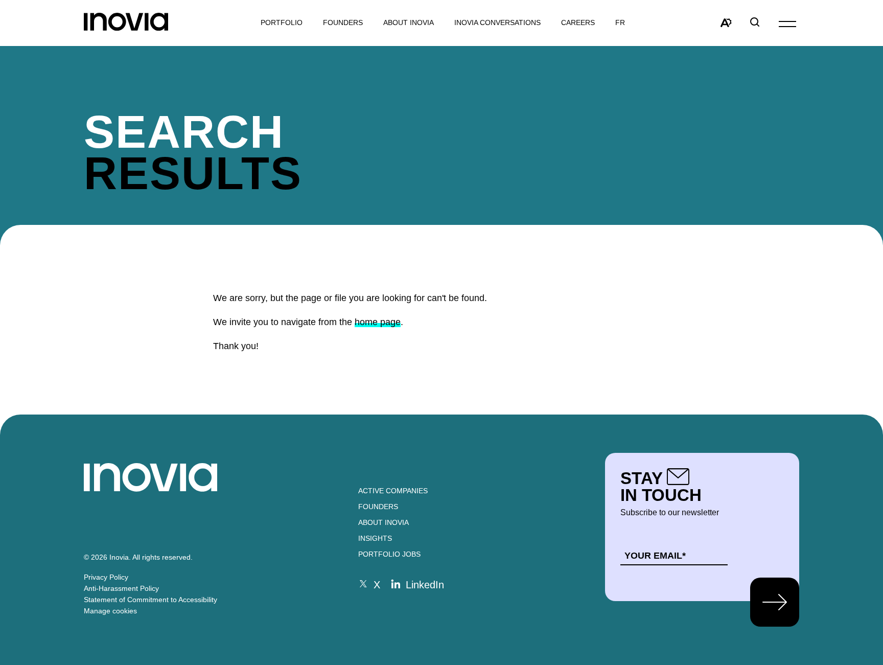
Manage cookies (110, 611)
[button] (787, 23)
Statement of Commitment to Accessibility (150, 599)
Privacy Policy (106, 577)
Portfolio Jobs (389, 554)
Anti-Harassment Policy (121, 588)
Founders (378, 506)
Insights (375, 538)
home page (378, 322)
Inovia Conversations (497, 23)
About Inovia (408, 23)
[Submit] (774, 602)
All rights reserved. (162, 557)
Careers (578, 23)
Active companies (393, 491)
